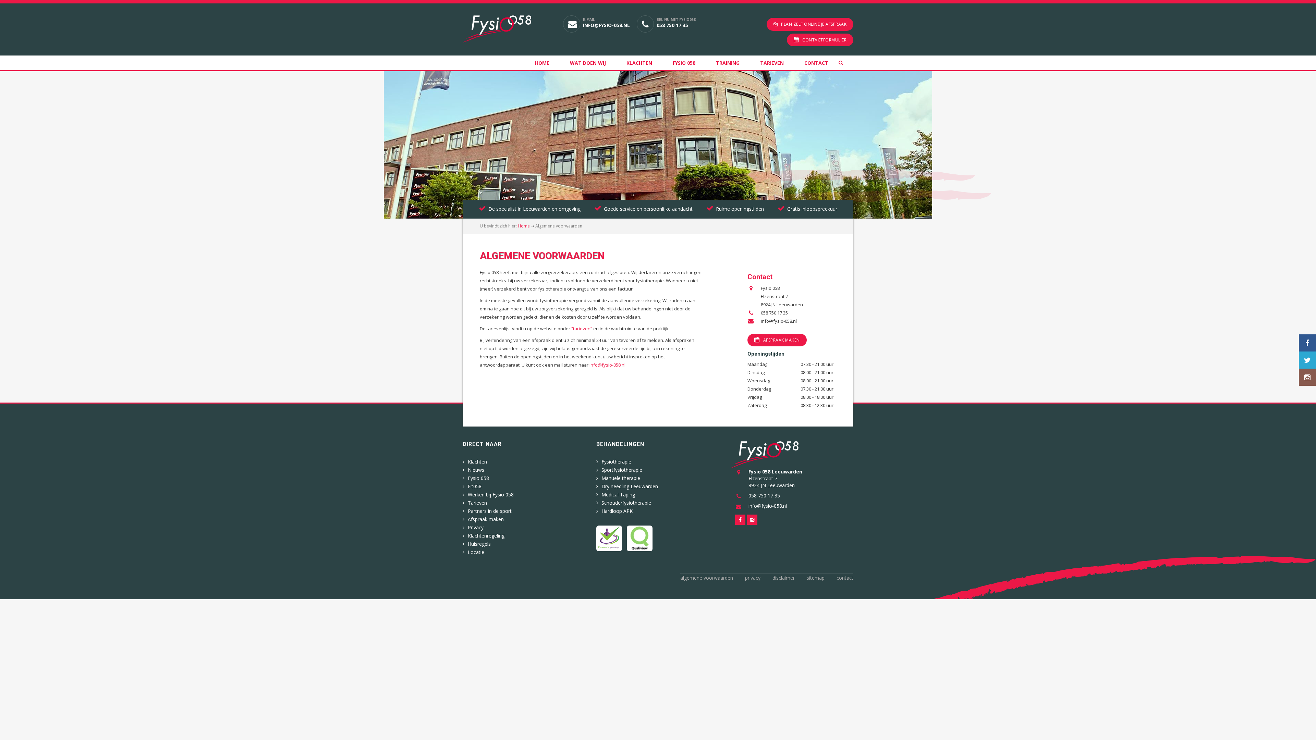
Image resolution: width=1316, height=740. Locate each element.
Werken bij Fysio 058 (491, 494)
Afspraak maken (781, 340)
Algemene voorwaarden (706, 578)
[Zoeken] (846, 63)
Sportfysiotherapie (621, 470)
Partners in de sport (490, 511)
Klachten (639, 63)
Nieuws (476, 470)
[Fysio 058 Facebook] (1307, 343)
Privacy (476, 527)
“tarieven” (581, 328)
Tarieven (772, 63)
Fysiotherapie (616, 461)
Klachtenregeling (486, 535)
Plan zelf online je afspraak (813, 24)
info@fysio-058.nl (606, 25)
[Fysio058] (508, 28)
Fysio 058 (684, 63)
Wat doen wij (588, 63)
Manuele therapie (620, 478)
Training (728, 63)
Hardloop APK (617, 511)
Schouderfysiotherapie (626, 503)
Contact (816, 63)
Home (542, 63)
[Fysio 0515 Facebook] (740, 520)
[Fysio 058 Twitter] (1307, 360)
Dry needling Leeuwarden (629, 486)
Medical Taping (618, 494)
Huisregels (479, 544)
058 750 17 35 (672, 25)
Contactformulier (824, 40)
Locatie (476, 552)
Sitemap (816, 578)
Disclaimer (783, 578)
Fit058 (475, 486)
